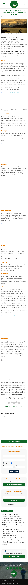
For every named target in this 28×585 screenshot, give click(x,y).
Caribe (15, 516)
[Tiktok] (17, 568)
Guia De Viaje (5, 522)
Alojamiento (4, 514)
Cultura (16, 518)
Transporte (21, 537)
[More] (21, 409)
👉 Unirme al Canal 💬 (14, 556)
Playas (3, 533)
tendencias (20, 406)
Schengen (17, 535)
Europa (9, 520)
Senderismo (5, 537)
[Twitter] (14, 568)
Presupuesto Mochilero (8, 535)
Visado (19, 542)
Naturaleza (9, 527)
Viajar (18, 540)
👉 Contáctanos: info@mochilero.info (14, 484)
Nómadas (16, 529)
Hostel (15, 522)
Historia (10, 522)
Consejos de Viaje (5, 518)
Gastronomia (17, 520)
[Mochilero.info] (14, 4)
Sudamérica (11, 537)
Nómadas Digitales (10, 531)
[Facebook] (11, 568)
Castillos (18, 516)
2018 (9, 406)
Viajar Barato (7, 542)
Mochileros (17, 525)
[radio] (9, 402)
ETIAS (4, 520)
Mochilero (7, 524)
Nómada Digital (7, 529)
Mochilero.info (7, 16)
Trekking (4, 539)
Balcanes (4, 516)
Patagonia (21, 531)
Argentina (11, 514)
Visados (22, 542)
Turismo (13, 540)
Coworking (12, 518)
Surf (16, 537)
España (20, 518)
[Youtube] (20, 568)
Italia (23, 522)
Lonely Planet (14, 406)
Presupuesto (10, 533)
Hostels (19, 522)
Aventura (18, 514)
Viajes (15, 542)
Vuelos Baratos (5, 544)
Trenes (8, 540)
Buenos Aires (10, 516)
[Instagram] (7, 568)
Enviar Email (14, 500)
